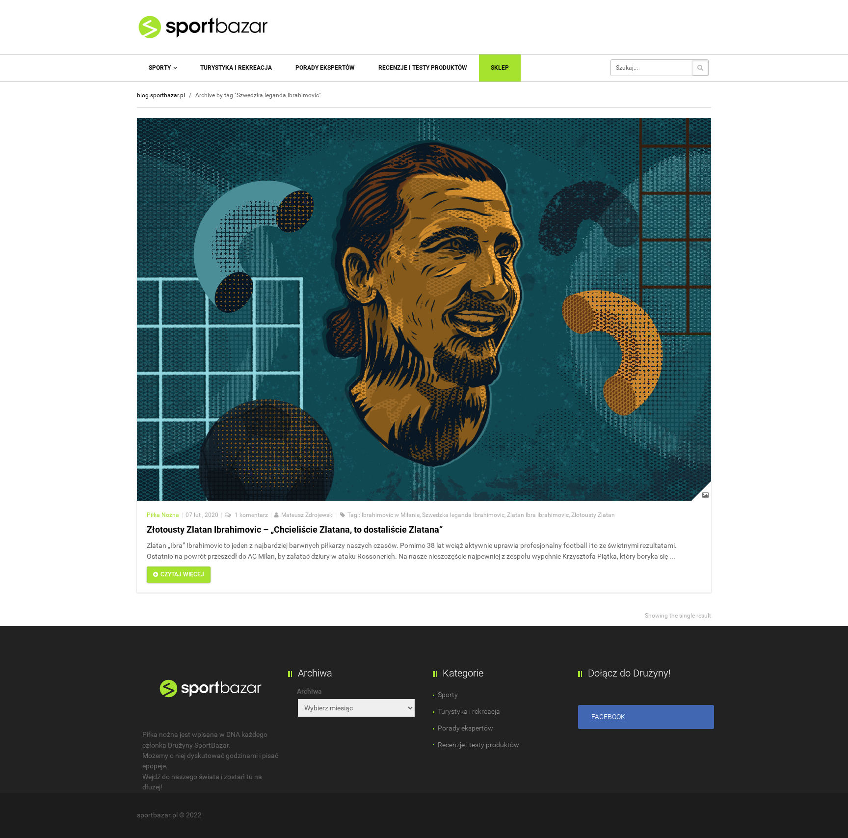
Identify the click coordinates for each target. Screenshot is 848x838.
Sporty (160, 67)
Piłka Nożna (163, 515)
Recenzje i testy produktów (422, 67)
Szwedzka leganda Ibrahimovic (463, 515)
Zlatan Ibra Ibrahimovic (538, 515)
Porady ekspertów (325, 67)
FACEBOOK (608, 717)
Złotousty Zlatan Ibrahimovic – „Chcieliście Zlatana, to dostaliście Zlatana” (295, 529)
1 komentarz (250, 515)
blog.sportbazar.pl (161, 95)
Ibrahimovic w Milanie (391, 515)
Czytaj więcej (182, 574)
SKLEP (500, 67)
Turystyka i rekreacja (236, 67)
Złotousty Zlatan (593, 515)
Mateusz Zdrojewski (307, 515)
